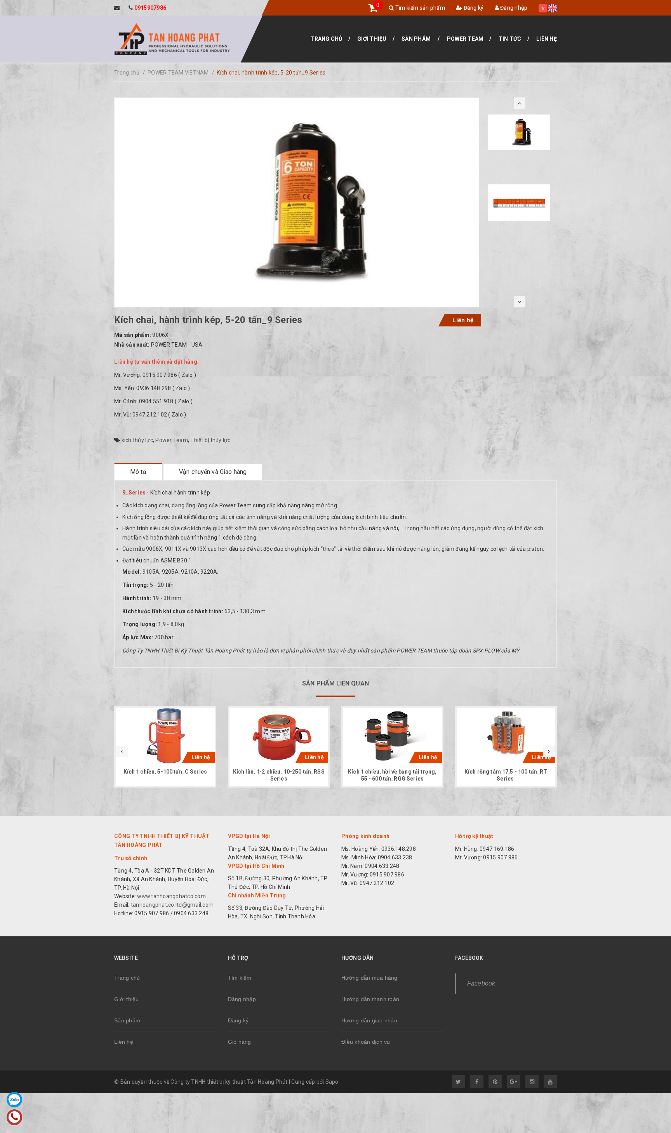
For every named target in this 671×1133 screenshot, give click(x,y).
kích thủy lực (137, 440)
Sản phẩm (416, 39)
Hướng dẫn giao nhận (369, 1020)
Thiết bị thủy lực (210, 440)
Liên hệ (546, 39)
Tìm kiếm (240, 978)
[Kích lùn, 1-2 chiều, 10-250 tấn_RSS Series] (279, 736)
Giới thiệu (372, 39)
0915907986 (150, 8)
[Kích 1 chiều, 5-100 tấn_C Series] (165, 736)
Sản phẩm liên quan (335, 683)
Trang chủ (326, 39)
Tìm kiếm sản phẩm (419, 8)
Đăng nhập (513, 8)
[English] (552, 8)
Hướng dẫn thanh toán (370, 999)
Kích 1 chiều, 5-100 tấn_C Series (165, 772)
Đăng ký (472, 8)
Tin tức (510, 39)
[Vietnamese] (543, 8)
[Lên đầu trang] (647, 1111)
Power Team (465, 39)
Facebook (481, 983)
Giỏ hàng (239, 1042)
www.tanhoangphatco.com (171, 896)
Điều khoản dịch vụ (365, 1042)
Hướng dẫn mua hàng (369, 978)
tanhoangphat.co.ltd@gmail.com (172, 905)
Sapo (332, 1082)
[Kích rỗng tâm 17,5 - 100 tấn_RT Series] (506, 736)
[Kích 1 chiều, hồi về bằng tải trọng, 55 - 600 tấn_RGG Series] (392, 736)
